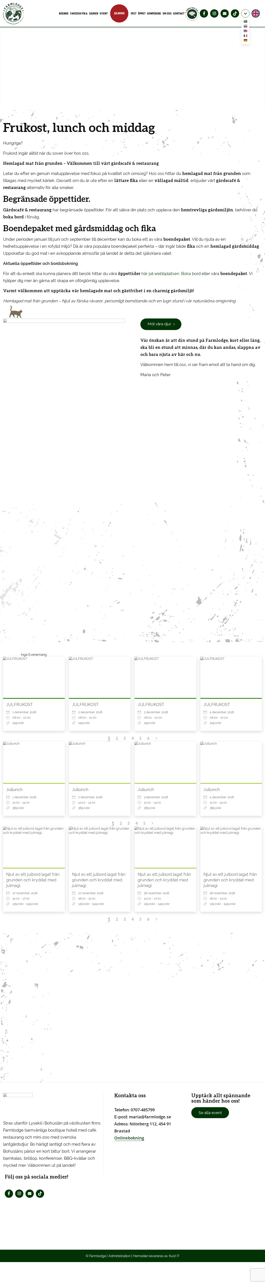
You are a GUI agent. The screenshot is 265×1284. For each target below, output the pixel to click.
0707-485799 (143, 1110)
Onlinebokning (129, 1138)
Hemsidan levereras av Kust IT (156, 1256)
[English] (245, 31)
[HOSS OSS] (192, 13)
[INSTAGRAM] (214, 13)
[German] (245, 41)
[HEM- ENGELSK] (256, 13)
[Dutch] (245, 26)
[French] (245, 36)
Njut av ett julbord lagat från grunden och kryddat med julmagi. (33, 880)
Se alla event (210, 1112)
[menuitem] (64, 13)
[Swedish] (245, 22)
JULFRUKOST (19, 704)
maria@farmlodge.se (150, 1117)
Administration (119, 1256)
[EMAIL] (224, 13)
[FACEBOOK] (204, 13)
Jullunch (14, 789)
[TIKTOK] (235, 13)
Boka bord (191, 273)
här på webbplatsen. (149, 273)
